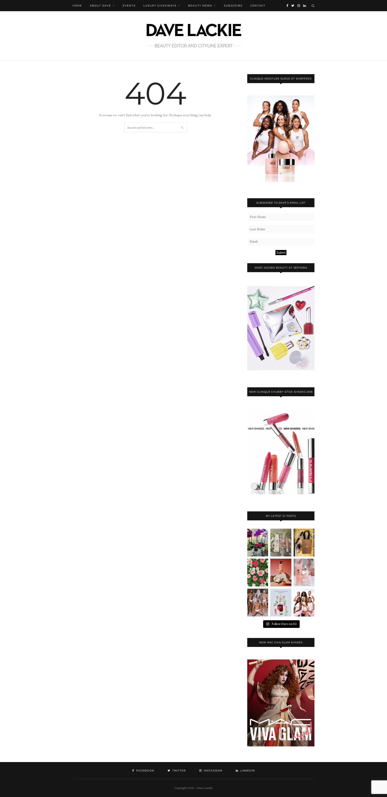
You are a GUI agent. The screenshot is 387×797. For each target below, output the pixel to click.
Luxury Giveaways (159, 5)
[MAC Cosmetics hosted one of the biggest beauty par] (257, 602)
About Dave (100, 5)
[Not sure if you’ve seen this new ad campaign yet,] (304, 572)
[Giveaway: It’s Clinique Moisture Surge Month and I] (280, 602)
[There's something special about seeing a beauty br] (304, 602)
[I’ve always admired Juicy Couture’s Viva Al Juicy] (257, 542)
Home (77, 5)
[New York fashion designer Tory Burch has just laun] (280, 572)
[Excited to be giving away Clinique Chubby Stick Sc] (280, 542)
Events (129, 5)
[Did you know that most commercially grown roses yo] (257, 572)
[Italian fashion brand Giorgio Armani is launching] (304, 542)
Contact (257, 5)
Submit (281, 252)
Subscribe (233, 5)
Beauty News (200, 5)
